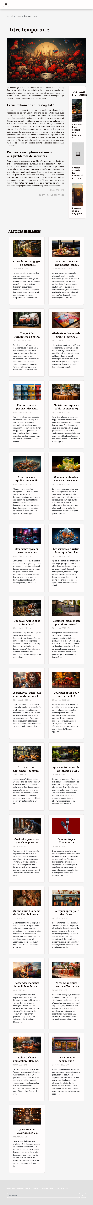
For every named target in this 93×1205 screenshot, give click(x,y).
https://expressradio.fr (16, 118)
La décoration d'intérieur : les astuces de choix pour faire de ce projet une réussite (27, 772)
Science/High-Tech (49, 1188)
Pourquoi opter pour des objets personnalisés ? (66, 914)
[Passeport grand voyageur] (77, 194)
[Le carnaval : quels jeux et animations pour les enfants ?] (27, 679)
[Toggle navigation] (6, 4)
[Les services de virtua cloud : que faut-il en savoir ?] (66, 536)
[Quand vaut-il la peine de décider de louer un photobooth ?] (27, 898)
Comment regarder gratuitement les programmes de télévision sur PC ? (26, 554)
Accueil (10, 16)
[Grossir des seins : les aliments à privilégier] (78, 153)
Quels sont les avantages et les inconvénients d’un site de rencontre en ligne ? (27, 1134)
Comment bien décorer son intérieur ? (77, 131)
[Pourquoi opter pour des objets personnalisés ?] (66, 898)
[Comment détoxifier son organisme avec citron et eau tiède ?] (66, 464)
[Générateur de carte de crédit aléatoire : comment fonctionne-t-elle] (66, 320)
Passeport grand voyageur (77, 211)
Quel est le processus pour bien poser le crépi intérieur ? (26, 842)
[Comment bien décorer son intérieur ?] (77, 110)
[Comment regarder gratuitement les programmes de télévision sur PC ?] (27, 536)
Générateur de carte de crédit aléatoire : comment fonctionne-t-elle (66, 338)
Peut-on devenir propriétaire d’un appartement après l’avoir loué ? (27, 410)
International (24, 1188)
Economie (10, 1188)
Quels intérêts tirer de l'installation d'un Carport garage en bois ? (66, 772)
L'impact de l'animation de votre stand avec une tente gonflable (26, 338)
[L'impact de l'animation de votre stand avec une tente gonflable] (27, 320)
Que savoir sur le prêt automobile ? (27, 622)
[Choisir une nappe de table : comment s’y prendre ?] (66, 392)
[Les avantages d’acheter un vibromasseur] (66, 826)
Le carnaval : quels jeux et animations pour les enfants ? (27, 696)
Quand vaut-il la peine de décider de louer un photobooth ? (26, 914)
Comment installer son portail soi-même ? (66, 622)
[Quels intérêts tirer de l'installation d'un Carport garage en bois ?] (66, 754)
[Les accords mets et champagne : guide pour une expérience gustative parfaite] (66, 248)
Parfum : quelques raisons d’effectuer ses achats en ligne (66, 986)
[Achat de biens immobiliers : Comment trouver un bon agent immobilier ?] (27, 1044)
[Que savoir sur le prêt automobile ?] (27, 608)
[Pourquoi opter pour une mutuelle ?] (66, 679)
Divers (18, 16)
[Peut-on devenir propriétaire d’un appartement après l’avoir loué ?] (27, 392)
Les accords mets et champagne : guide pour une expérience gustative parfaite (66, 266)
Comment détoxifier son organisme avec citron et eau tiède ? (66, 480)
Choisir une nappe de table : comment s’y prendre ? (66, 408)
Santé (35, 1188)
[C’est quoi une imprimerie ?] (66, 1044)
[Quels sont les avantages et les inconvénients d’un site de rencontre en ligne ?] (27, 1116)
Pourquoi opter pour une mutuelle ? (66, 694)
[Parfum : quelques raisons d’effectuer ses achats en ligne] (66, 970)
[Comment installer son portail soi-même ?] (66, 608)
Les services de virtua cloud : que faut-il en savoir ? (66, 552)
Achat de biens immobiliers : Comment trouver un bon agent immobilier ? (27, 1062)
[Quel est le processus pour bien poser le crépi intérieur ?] (27, 826)
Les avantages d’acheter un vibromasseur (66, 842)
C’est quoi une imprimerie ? (66, 1059)
